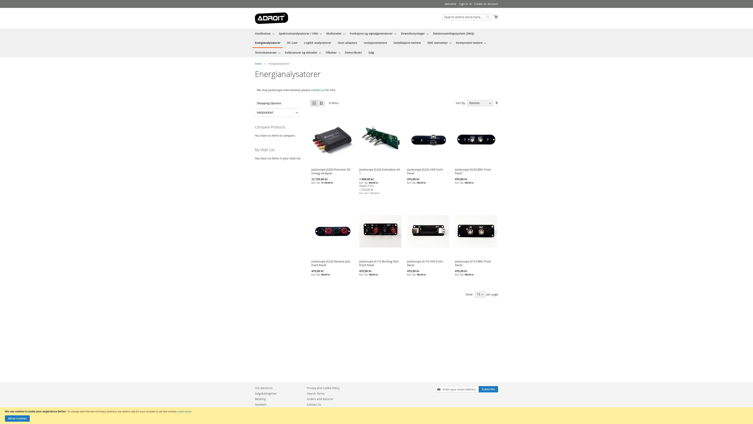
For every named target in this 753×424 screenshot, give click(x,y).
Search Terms (316, 393)
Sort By (460, 103)
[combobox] (466, 17)
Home (258, 63)
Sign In (463, 4)
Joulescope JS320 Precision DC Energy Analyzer (331, 171)
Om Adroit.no (264, 388)
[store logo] (271, 18)
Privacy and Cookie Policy (323, 388)
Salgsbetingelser (266, 393)
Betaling (260, 399)
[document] (377, 416)
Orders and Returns (320, 399)
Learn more (184, 411)
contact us (318, 90)
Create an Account (486, 4)
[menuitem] (264, 33)
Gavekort (260, 404)
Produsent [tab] (265, 112)
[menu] (376, 43)
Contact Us (314, 404)
